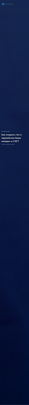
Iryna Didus (7, 144)
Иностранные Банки (5, 131)
